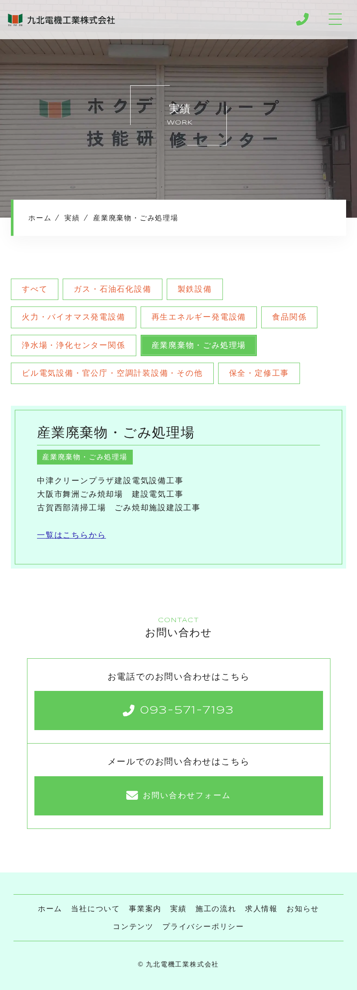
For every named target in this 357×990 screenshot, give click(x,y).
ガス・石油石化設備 (112, 289)
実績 (178, 909)
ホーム (50, 909)
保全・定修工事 (259, 373)
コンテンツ (133, 927)
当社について (95, 909)
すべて (34, 289)
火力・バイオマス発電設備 (73, 317)
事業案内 (145, 909)
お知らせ (302, 909)
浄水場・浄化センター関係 (73, 345)
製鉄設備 (195, 289)
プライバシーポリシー (203, 927)
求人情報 (261, 909)
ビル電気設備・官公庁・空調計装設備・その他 (112, 373)
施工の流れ (215, 909)
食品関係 (289, 317)
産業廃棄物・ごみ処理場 (199, 345)
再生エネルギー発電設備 (199, 317)
